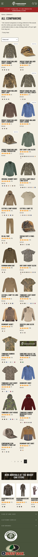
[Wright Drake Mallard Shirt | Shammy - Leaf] (6, 70)
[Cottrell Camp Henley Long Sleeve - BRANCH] (31, 187)
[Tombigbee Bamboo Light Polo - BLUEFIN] (6, 362)
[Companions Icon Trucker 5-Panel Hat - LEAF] (6, 452)
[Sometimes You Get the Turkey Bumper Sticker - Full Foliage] (20, 362)
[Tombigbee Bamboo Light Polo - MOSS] (10, 362)
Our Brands (6, 525)
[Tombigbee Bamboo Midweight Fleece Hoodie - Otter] (20, 422)
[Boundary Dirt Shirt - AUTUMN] (23, 450)
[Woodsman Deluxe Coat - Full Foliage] (4, 506)
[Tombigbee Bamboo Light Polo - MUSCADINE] (14, 362)
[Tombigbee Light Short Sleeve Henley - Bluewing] (29, 303)
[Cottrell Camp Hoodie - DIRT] (2, 215)
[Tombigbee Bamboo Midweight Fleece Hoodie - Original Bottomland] (27, 422)
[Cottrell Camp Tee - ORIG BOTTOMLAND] (29, 215)
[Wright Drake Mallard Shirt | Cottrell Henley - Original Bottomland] (23, 99)
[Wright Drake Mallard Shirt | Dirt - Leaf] (6, 99)
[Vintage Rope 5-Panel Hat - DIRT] (25, 244)
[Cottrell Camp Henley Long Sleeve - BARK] (29, 187)
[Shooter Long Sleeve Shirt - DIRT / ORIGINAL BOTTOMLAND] (23, 332)
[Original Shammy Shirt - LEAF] (2, 185)
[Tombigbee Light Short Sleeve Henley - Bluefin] (31, 303)
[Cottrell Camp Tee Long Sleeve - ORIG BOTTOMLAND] (10, 303)
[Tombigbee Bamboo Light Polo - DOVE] (12, 362)
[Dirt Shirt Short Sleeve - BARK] (29, 272)
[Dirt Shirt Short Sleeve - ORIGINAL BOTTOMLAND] (20, 272)
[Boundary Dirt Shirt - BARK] (20, 450)
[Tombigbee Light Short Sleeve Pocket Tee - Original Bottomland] (2, 391)
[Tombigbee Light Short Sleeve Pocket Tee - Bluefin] (6, 391)
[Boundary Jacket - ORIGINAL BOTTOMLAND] (2, 331)
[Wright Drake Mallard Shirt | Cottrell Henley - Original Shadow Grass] (25, 99)
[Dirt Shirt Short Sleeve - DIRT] (20, 274)
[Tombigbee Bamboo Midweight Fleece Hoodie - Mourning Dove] (23, 422)
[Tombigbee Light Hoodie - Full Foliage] (4, 419)
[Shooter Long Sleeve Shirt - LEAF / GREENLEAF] (20, 332)
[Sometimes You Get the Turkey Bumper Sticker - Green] (23, 362)
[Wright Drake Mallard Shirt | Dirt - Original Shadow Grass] (2, 99)
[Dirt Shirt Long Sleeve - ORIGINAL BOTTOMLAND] (20, 156)
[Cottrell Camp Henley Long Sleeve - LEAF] (25, 187)
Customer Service (9, 520)
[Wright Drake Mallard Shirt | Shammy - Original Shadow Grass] (4, 70)
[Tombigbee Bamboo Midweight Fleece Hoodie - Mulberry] (25, 422)
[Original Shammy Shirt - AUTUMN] (8, 185)
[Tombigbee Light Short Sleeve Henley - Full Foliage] (25, 303)
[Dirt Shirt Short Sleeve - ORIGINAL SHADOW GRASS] (23, 272)
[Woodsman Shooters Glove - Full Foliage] (34, 506)
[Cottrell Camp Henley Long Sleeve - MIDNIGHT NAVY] (35, 187)
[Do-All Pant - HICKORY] (4, 243)
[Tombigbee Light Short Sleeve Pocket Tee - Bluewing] (8, 391)
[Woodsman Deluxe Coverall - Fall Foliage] (21, 506)
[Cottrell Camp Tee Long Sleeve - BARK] (4, 303)
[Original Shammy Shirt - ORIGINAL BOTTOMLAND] (14, 185)
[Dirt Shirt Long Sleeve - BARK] (29, 156)
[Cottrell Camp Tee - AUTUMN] (27, 215)
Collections (9, 14)
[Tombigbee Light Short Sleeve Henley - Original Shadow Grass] (20, 303)
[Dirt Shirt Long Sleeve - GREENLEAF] (27, 156)
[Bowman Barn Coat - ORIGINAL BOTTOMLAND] (4, 272)
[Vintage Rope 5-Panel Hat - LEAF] (27, 244)
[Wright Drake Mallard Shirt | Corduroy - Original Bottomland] (4, 128)
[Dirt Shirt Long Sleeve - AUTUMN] (35, 156)
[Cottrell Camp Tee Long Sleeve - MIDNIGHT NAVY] (12, 303)
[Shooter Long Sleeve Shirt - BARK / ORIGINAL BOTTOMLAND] (25, 332)
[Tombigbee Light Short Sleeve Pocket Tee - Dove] (4, 391)
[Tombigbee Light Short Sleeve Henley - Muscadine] (35, 303)
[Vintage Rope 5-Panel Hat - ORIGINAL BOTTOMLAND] (23, 244)
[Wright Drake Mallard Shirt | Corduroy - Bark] (2, 128)
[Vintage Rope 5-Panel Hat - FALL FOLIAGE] (20, 244)
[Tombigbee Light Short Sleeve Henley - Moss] (33, 303)
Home (3, 14)
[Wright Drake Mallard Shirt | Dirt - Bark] (8, 99)
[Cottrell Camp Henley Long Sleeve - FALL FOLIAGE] (23, 187)
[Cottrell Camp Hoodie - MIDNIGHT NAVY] (10, 215)
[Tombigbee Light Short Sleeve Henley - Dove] (27, 303)
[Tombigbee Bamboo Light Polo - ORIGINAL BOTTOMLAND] (4, 362)
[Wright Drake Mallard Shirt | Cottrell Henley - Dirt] (20, 99)
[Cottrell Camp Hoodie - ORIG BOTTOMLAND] (12, 215)
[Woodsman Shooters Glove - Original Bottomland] (32, 506)
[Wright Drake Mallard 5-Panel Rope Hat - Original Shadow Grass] (20, 70)
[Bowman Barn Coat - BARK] (2, 272)
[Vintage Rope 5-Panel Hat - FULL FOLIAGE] (29, 244)
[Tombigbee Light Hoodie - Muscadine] (12, 419)
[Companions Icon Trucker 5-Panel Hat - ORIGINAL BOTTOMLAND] (2, 452)
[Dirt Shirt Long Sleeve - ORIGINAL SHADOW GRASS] (23, 156)
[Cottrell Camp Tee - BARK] (23, 215)
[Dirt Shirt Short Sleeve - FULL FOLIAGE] (27, 272)
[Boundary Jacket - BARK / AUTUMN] (4, 331)
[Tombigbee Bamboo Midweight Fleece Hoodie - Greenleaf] (29, 422)
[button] (3, 553)
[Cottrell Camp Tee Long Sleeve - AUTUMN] (8, 303)
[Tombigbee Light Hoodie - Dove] (14, 419)
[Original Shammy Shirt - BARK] (6, 185)
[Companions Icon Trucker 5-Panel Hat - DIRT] (4, 452)
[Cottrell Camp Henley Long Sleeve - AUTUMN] (33, 187)
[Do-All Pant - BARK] (6, 243)
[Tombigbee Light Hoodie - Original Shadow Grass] (2, 419)
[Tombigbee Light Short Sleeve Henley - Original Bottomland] (23, 303)
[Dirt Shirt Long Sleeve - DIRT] (20, 158)
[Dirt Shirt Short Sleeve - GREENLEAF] (25, 272)
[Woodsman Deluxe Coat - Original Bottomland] (2, 506)
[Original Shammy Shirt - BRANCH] (4, 185)
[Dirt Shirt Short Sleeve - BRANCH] (33, 272)
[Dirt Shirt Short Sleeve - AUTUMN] (31, 272)
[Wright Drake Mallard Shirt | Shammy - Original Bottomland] (2, 70)
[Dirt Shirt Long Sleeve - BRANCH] (31, 156)
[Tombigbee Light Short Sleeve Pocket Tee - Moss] (12, 391)
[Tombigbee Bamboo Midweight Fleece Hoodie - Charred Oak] (31, 422)
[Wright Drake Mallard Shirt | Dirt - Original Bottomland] (4, 99)
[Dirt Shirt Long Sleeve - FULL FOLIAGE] (25, 156)
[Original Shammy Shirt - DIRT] (10, 185)
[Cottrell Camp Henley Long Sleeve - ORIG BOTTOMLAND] (20, 187)
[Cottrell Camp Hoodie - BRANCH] (6, 215)
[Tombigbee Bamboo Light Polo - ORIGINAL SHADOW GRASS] (2, 362)
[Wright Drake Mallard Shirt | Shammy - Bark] (8, 70)
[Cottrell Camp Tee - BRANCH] (25, 215)
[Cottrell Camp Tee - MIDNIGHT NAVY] (31, 215)
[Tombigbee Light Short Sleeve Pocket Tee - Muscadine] (10, 391)
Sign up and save (9, 514)
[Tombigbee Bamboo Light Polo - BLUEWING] (8, 362)
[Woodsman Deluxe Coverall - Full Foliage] (19, 506)
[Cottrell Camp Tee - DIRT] (20, 215)
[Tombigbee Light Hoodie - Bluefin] (10, 419)
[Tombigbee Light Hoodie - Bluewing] (8, 419)
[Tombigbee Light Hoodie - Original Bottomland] (6, 419)
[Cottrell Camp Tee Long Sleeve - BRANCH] (6, 303)
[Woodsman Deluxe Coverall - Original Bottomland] (17, 506)
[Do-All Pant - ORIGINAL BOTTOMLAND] (2, 243)
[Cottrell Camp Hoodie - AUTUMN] (8, 215)
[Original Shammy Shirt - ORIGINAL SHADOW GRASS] (12, 185)
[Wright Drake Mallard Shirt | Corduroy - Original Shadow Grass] (6, 128)
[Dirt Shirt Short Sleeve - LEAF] (35, 272)
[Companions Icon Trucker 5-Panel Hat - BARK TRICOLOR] (8, 452)
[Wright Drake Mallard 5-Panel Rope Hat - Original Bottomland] (23, 70)
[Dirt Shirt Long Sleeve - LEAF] (33, 156)
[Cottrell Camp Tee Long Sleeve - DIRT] (2, 303)
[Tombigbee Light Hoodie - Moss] (16, 419)
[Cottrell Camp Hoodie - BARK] (4, 215)
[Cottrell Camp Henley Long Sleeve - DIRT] (27, 187)
